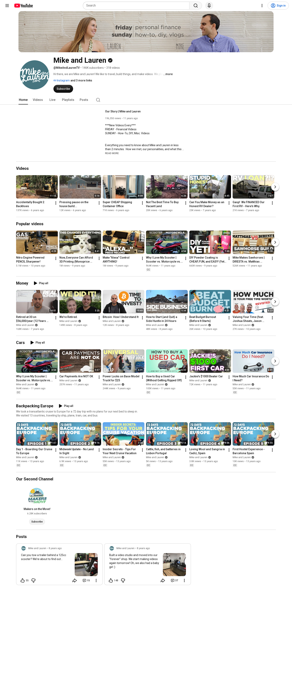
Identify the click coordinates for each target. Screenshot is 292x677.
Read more (112, 153)
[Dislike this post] (33, 580)
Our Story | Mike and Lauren (123, 111)
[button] (112, 153)
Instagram (63, 80)
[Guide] (7, 5)
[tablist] (146, 100)
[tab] (23, 100)
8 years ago (55, 548)
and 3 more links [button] (81, 80)
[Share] (75, 580)
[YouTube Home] (23, 5)
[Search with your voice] (209, 6)
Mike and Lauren (25, 325)
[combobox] (137, 5)
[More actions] (56, 203)
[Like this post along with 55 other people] (22, 580)
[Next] (275, 187)
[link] (59, 565)
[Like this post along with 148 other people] (111, 580)
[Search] (195, 6)
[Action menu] (96, 580)
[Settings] (262, 5)
